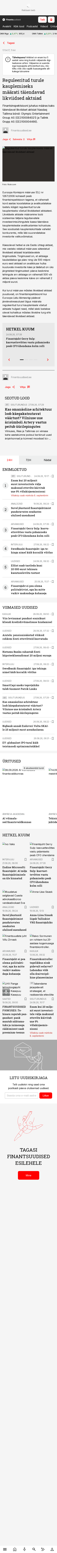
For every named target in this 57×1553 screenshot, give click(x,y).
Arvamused (17, 524)
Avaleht (6, 26)
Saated (6, 999)
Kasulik (6, 614)
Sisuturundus (19, 404)
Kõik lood (19, 26)
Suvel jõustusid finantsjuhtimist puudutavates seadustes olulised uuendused (31, 511)
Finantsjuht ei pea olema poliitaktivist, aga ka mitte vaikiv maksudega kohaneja (29, 589)
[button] (21, 1095)
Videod (44, 26)
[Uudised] (15, 1549)
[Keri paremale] (48, 360)
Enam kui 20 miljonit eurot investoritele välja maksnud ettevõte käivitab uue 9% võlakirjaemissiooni (42, 1017)
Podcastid (32, 26)
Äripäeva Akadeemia (13, 814)
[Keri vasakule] (9, 360)
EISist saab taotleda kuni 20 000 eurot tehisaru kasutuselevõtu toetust (26, 569)
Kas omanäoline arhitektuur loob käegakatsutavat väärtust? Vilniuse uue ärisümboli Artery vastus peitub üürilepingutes (28, 418)
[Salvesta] (53, 476)
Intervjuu (17, 544)
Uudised (15, 561)
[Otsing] (34, 1549)
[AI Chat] (43, 1549)
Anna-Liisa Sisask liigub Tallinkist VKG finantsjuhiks (41, 918)
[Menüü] (5, 1549)
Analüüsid (17, 503)
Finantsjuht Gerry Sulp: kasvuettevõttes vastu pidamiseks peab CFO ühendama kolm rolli (28, 342)
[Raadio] (24, 1549)
